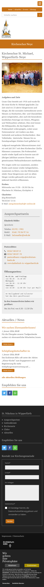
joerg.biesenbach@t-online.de (22, 203)
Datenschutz (18, 536)
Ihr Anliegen (9, 482)
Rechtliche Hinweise (18, 583)
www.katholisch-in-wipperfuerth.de (22, 263)
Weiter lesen (7, 344)
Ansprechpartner (12, 419)
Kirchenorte (9, 426)
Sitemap (33, 9)
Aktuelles (17, 9)
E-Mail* (7, 473)
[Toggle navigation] (40, 3)
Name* (7, 463)
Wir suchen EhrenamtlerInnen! (19, 327)
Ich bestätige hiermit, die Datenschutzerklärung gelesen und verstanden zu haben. (22, 511)
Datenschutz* (10, 504)
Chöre (7, 429)
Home (10, 9)
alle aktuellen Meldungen (14, 377)
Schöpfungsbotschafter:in (16, 351)
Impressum (6, 536)
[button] (4, 393)
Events (25, 9)
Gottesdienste (10, 422)
